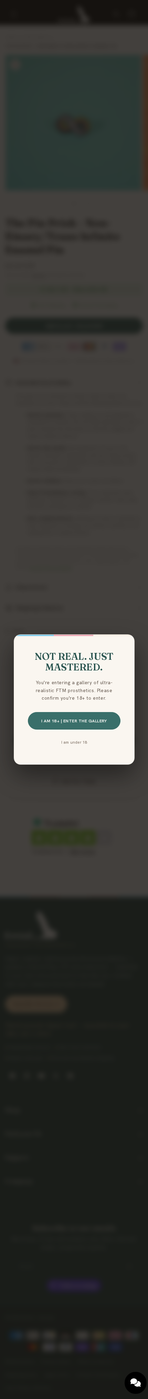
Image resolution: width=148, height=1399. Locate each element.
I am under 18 (74, 742)
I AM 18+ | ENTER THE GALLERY (74, 721)
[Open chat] (136, 1383)
